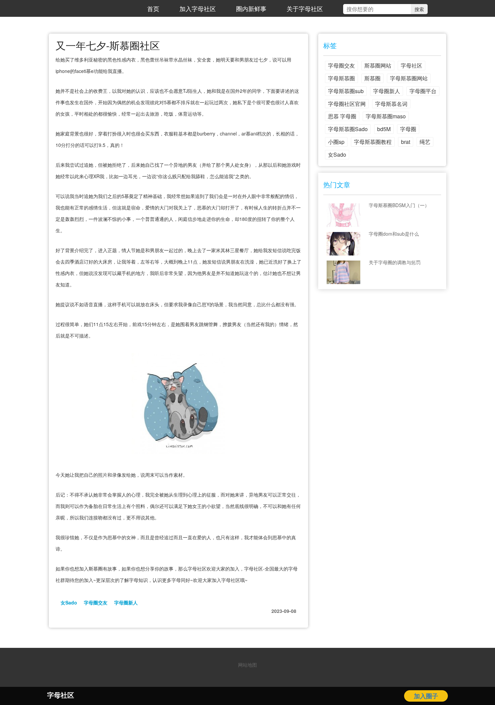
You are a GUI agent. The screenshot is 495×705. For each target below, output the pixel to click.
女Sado (69, 602)
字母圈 (408, 129)
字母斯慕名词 (391, 104)
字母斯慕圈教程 (373, 142)
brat (405, 142)
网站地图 (247, 664)
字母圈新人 (126, 602)
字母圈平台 (422, 91)
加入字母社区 (197, 8)
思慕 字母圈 (342, 116)
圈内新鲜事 (251, 8)
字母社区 (411, 65)
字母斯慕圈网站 (409, 78)
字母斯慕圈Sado (348, 129)
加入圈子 (426, 696)
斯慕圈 (372, 78)
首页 (153, 8)
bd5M (384, 129)
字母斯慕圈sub (346, 91)
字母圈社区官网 (347, 104)
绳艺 (425, 142)
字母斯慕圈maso (386, 116)
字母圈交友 (95, 602)
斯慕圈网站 (377, 65)
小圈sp (336, 142)
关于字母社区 (305, 8)
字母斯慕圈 (341, 78)
